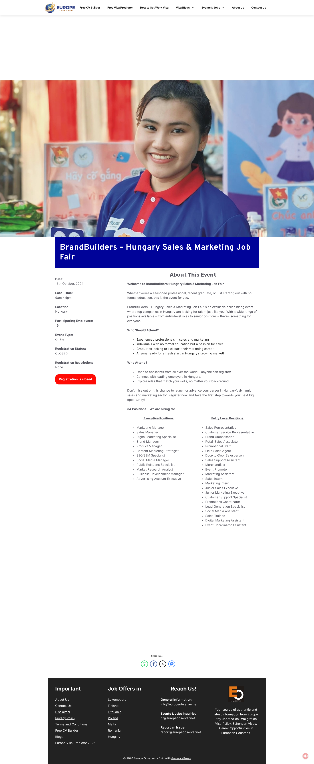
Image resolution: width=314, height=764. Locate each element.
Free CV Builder (90, 7)
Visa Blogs (183, 7)
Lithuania (114, 712)
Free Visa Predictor (120, 7)
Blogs (59, 737)
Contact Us (258, 7)
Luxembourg (117, 699)
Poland (113, 718)
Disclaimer (62, 712)
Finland (113, 706)
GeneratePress (181, 758)
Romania (114, 730)
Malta (112, 724)
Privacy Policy (65, 718)
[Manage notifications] (305, 756)
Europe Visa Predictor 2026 (75, 743)
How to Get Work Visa (154, 7)
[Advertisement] (157, 53)
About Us (238, 7)
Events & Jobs (211, 7)
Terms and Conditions (71, 724)
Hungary (114, 737)
